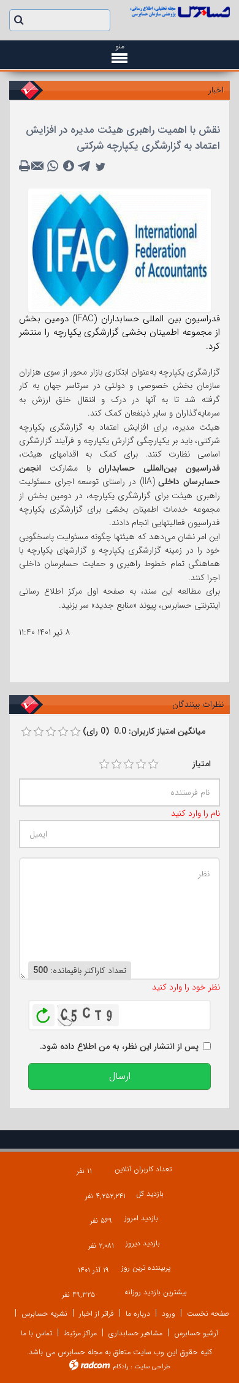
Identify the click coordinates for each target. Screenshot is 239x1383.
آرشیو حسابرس (196, 1333)
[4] (140, 764)
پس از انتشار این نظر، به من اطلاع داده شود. (119, 1046)
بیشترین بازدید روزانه (155, 1292)
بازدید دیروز (143, 1243)
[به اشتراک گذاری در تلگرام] (84, 166)
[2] (116, 764)
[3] (128, 764)
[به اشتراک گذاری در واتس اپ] (52, 166)
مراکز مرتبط (80, 1333)
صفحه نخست (208, 1313)
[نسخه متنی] (25, 166)
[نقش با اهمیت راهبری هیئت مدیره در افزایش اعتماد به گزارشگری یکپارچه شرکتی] (119, 249)
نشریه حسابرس (44, 1313)
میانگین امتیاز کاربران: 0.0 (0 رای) (144, 731)
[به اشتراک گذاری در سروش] (68, 166)
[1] (104, 764)
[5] (153, 764)
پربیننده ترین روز (145, 1267)
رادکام (121, 1367)
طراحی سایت (152, 1367)
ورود (168, 1313)
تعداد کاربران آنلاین (143, 1169)
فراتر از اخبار (96, 1313)
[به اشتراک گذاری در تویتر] (100, 166)
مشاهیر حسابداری (135, 1333)
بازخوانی (43, 1012)
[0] (26, 731)
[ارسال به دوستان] (39, 166)
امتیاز (201, 763)
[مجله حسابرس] (179, 11)
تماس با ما (36, 1333)
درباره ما (138, 1313)
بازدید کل (150, 1193)
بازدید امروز (141, 1218)
